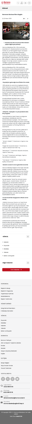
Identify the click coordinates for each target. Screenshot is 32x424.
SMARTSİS (19, 416)
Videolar (6, 252)
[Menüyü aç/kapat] (29, 2)
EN (25, 3)
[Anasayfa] (5, 2)
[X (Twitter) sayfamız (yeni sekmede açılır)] (8, 379)
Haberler (6, 242)
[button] (18, 3)
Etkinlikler (6, 249)
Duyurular (6, 245)
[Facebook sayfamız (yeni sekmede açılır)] (3, 379)
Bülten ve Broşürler (9, 256)
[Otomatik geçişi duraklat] (27, 24)
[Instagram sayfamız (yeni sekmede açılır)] (13, 379)
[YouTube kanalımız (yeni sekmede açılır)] (17, 379)
